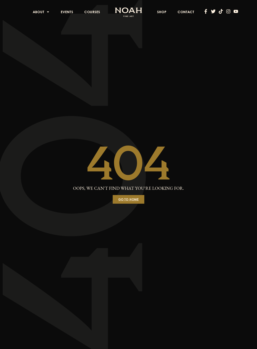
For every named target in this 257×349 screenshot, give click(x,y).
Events (67, 12)
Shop (161, 12)
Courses (92, 12)
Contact (186, 12)
